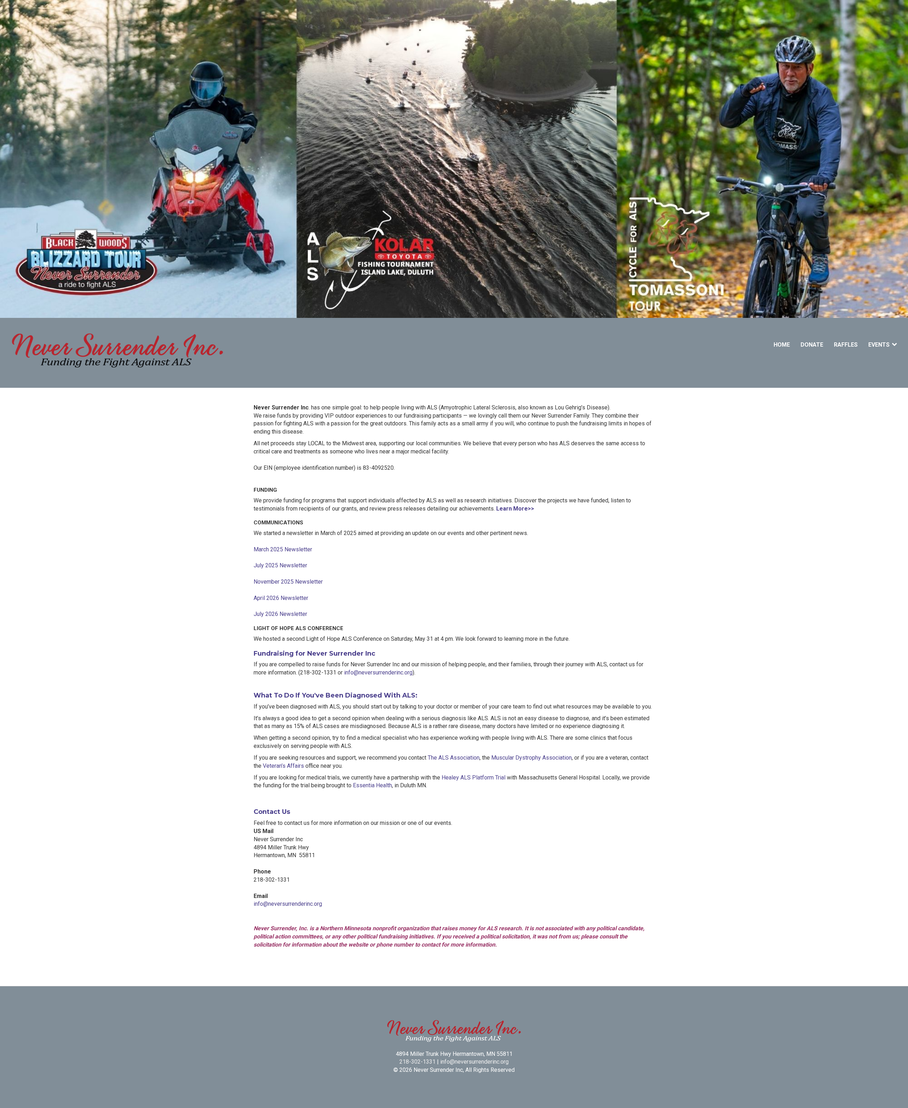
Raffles (846, 344)
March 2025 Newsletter (283, 549)
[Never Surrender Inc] (117, 353)
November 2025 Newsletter (288, 581)
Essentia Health (372, 785)
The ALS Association (454, 757)
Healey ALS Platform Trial (473, 777)
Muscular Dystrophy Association (531, 757)
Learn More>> (515, 508)
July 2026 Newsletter (280, 614)
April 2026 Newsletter (281, 598)
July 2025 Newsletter (280, 565)
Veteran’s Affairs (283, 765)
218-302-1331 (417, 1061)
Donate (812, 344)
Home (782, 344)
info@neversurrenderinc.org (378, 672)
